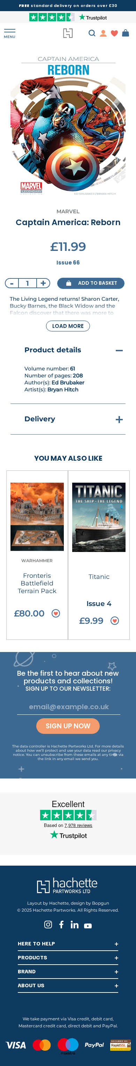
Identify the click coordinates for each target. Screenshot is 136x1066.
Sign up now (68, 726)
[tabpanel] (68, 125)
